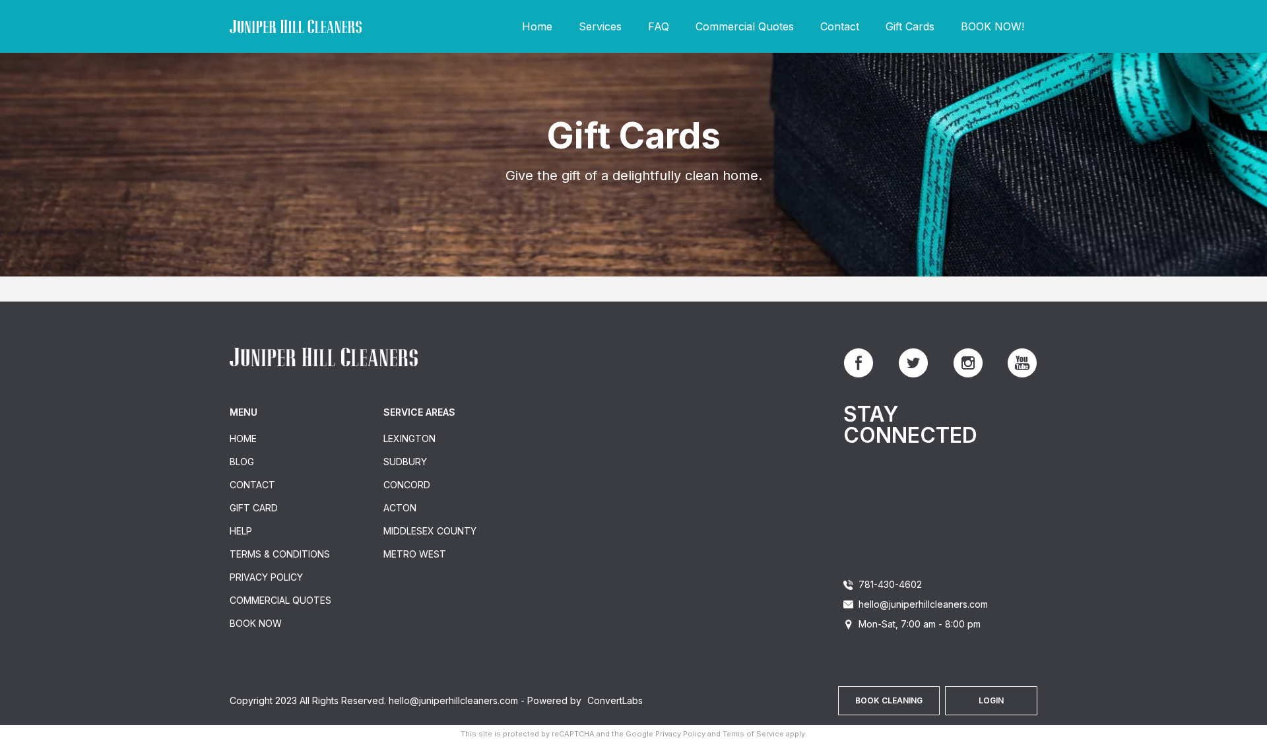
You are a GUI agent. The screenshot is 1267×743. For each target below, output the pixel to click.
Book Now (256, 623)
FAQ (658, 26)
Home (537, 26)
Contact (839, 26)
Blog (242, 461)
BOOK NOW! (992, 26)
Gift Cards (910, 26)
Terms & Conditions (280, 554)
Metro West (414, 554)
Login (991, 700)
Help (241, 530)
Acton (399, 507)
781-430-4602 (890, 584)
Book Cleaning (889, 700)
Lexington (409, 438)
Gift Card (254, 507)
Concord (406, 484)
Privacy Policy (266, 577)
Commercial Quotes (745, 26)
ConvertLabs (615, 700)
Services (600, 26)
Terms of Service (753, 733)
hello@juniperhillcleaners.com (923, 604)
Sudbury (405, 461)
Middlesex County (429, 530)
